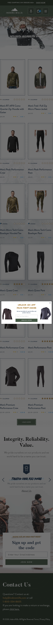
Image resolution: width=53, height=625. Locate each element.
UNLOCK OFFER (26, 320)
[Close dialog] (50, 303)
